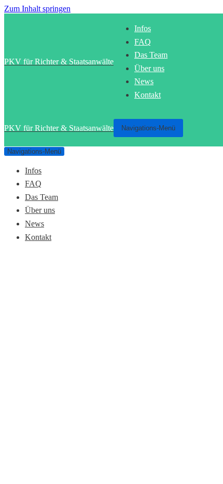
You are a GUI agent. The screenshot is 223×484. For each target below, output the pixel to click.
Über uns (149, 68)
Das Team (151, 54)
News (144, 81)
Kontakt (147, 94)
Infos (142, 28)
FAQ (142, 41)
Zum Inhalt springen (37, 8)
